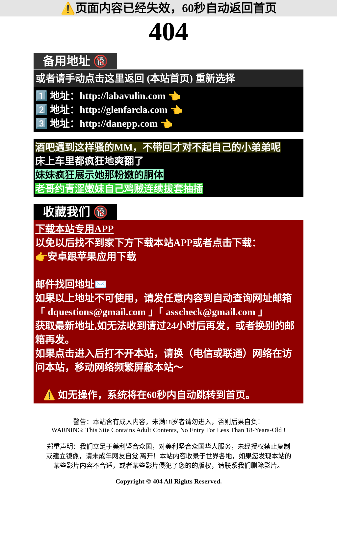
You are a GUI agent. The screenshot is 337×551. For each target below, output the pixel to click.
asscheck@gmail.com (210, 311)
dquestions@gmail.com (97, 311)
